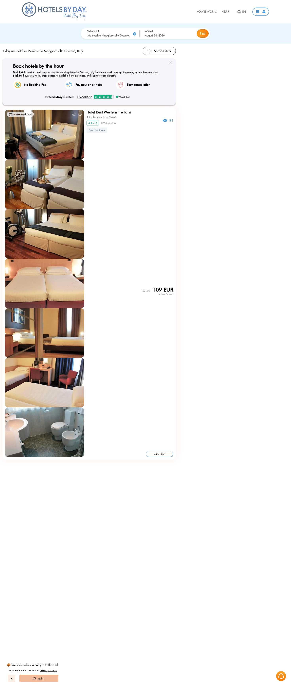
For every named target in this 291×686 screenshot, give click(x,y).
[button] (260, 12)
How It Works (207, 11)
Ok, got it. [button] (39, 678)
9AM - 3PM (159, 453)
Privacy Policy (48, 670)
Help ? (225, 11)
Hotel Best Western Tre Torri (109, 112)
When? (149, 31)
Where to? (93, 31)
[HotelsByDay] (54, 19)
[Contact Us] (281, 676)
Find (202, 33)
